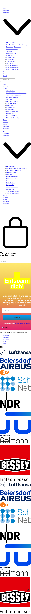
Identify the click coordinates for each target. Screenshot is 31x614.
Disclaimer (6, 339)
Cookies (5, 341)
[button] (15, 354)
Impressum (6, 335)
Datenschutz (28, 323)
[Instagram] (2, 347)
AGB (4, 344)
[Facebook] (0, 347)
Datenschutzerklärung (20, 323)
